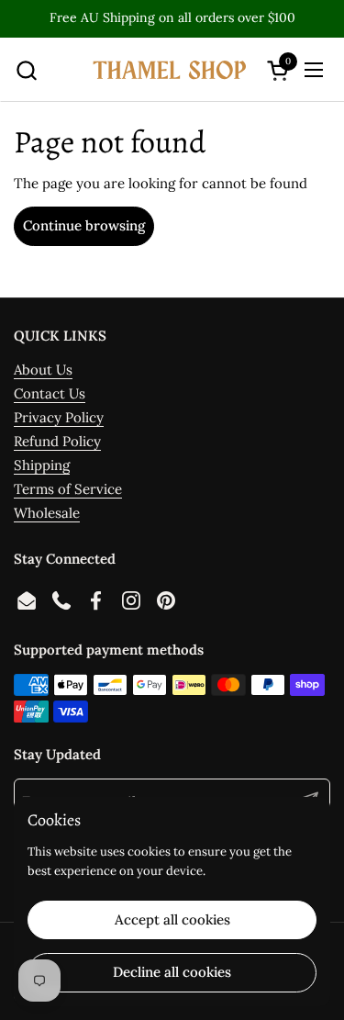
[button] (26, 70)
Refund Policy (57, 441)
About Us (43, 369)
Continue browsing (84, 225)
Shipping (42, 465)
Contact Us (49, 393)
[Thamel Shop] (170, 70)
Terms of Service (68, 489)
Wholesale (47, 512)
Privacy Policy (59, 417)
